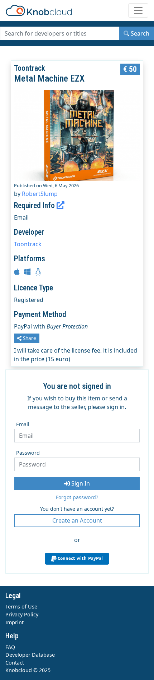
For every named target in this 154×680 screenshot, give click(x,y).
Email (22, 424)
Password (28, 452)
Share (28, 338)
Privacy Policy (21, 614)
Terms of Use (21, 606)
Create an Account (77, 520)
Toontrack (28, 244)
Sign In (80, 483)
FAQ (10, 647)
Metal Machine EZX (49, 78)
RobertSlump (40, 194)
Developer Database (30, 654)
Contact (14, 662)
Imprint (14, 622)
